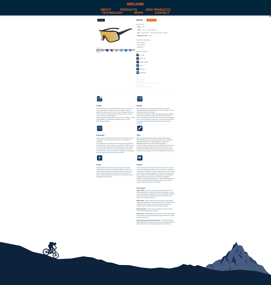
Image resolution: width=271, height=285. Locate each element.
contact (161, 12)
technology (112, 12)
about (105, 9)
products (128, 9)
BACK (102, 20)
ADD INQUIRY (151, 20)
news (138, 12)
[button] (133, 23)
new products (158, 9)
